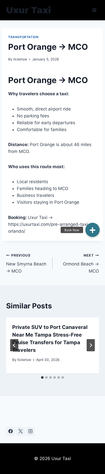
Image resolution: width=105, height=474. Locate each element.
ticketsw (20, 59)
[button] (92, 230)
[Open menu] (94, 10)
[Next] (91, 345)
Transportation (23, 37)
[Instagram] (30, 431)
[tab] (42, 377)
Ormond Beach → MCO (81, 263)
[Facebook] (10, 431)
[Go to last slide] (14, 345)
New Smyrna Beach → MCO (26, 263)
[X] (20, 431)
